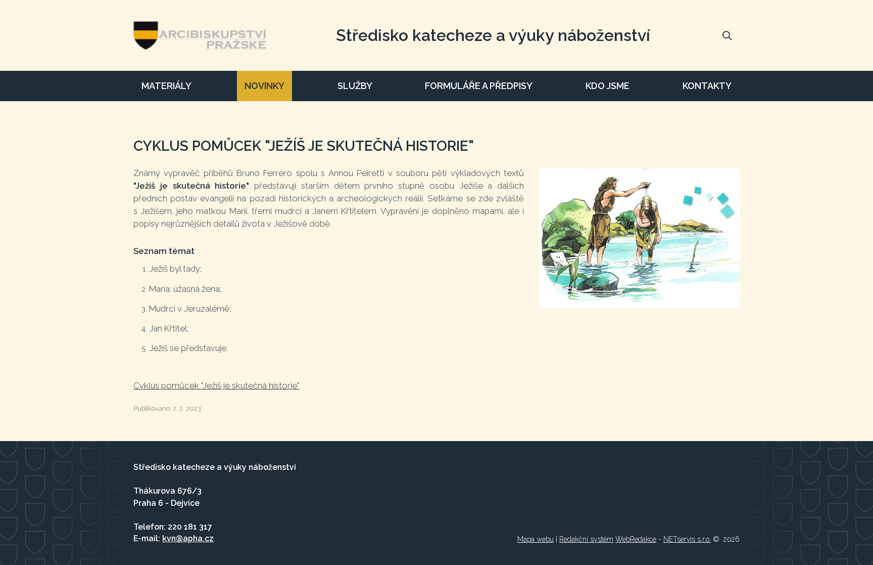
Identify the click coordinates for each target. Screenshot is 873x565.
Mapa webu (535, 539)
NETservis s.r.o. (687, 539)
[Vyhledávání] (727, 35)
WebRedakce (635, 539)
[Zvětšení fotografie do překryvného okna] (639, 238)
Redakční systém (586, 539)
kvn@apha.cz (188, 538)
